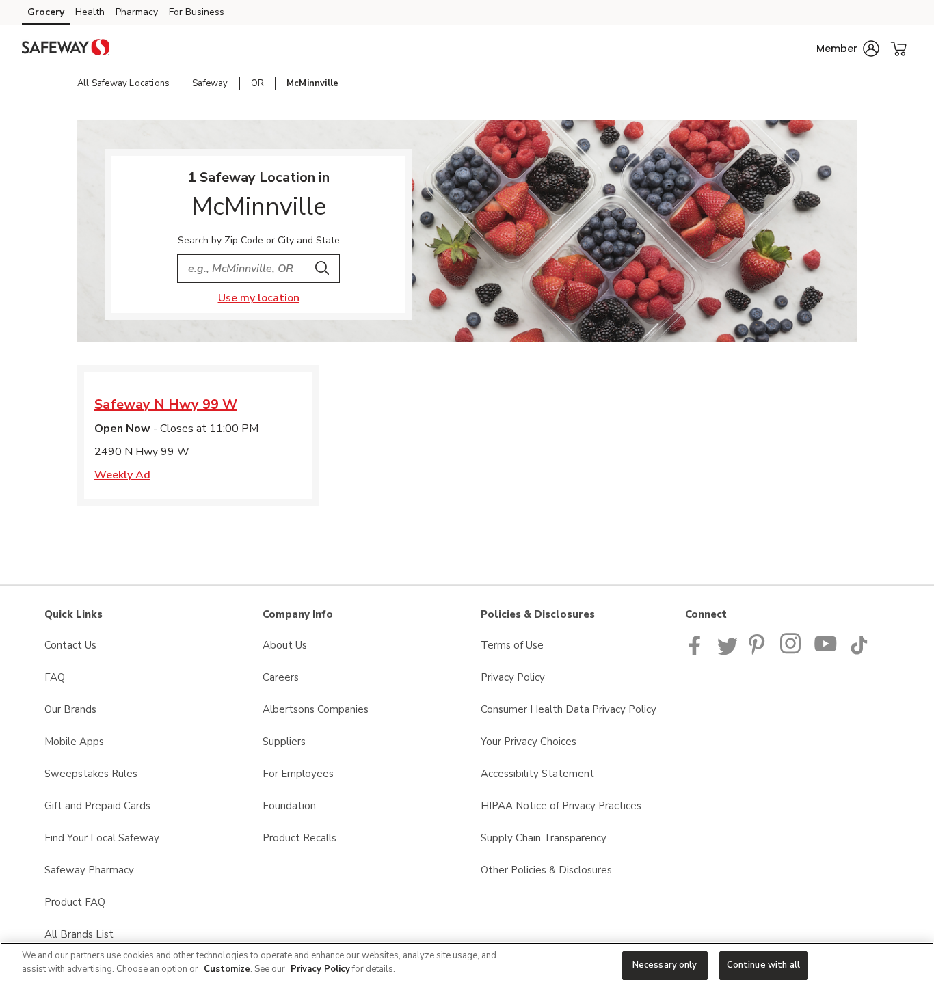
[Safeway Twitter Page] (727, 651)
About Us (285, 645)
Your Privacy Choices (528, 741)
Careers (281, 677)
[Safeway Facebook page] (698, 651)
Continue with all (763, 965)
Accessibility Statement (537, 773)
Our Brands (70, 709)
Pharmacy (137, 11)
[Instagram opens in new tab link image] (791, 651)
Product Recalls (299, 838)
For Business (196, 11)
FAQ (54, 677)
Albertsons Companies (316, 709)
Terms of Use (512, 645)
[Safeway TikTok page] (859, 651)
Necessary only (664, 965)
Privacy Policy (513, 677)
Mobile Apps (74, 741)
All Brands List (79, 934)
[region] (467, 966)
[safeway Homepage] (65, 49)
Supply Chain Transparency (543, 838)
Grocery (45, 11)
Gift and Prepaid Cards (97, 806)
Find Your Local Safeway (101, 838)
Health (90, 11)
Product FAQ (74, 902)
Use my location (258, 298)
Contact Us (70, 645)
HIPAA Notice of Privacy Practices (561, 806)
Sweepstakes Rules (90, 773)
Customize (227, 969)
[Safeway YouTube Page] (826, 651)
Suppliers (284, 741)
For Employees (298, 773)
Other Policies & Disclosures (546, 870)
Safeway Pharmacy (89, 870)
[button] (848, 48)
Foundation (289, 806)
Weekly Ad (122, 475)
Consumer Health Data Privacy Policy (568, 709)
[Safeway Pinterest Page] (759, 651)
